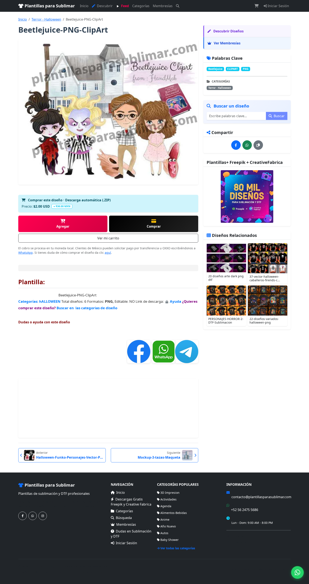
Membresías (163, 6)
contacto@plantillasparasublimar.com (261, 497)
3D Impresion (170, 493)
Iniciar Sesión (278, 6)
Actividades (168, 499)
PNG (245, 69)
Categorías (140, 6)
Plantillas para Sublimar (49, 6)
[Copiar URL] (258, 145)
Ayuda (176, 301)
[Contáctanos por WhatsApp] (32, 516)
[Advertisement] (108, 408)
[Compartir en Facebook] (236, 145)
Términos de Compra (241, 536)
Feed (124, 6)
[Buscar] (177, 5)
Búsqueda (124, 517)
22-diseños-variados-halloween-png (264, 320)
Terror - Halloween (46, 19)
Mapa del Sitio (236, 542)
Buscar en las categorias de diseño (87, 307)
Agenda (165, 506)
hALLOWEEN (50, 301)
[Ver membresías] (247, 196)
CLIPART (232, 69)
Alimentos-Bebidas (173, 513)
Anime (164, 520)
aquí (108, 253)
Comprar (154, 226)
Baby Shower (169, 540)
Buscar (279, 116)
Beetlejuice (215, 69)
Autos (164, 533)
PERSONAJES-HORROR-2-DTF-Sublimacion (225, 320)
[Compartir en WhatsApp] (247, 145)
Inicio (84, 6)
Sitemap (285, 569)
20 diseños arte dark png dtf (226, 278)
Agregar (62, 226)
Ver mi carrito (108, 238)
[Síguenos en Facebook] (22, 516)
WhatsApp (25, 253)
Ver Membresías (226, 43)
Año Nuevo (168, 526)
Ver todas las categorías (177, 548)
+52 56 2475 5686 (244, 509)
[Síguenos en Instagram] (42, 516)
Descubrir (104, 6)
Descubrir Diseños (228, 31)
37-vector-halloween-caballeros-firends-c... (265, 278)
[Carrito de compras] (256, 5)
